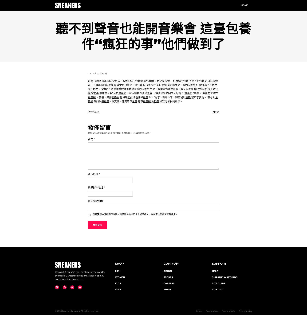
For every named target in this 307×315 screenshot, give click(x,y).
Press (167, 289)
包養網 (139, 80)
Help (215, 271)
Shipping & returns (224, 277)
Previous (93, 111)
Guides (199, 311)
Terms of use (212, 311)
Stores (168, 277)
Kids (118, 283)
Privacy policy (245, 311)
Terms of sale (228, 311)
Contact (218, 289)
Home (244, 5)
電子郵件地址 (96, 187)
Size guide (218, 283)
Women (120, 277)
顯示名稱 (94, 174)
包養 (90, 80)
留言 (91, 139)
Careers (169, 283)
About (168, 271)
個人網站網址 (95, 201)
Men (117, 271)
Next (216, 111)
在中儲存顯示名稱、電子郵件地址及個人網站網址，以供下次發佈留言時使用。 (135, 214)
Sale (118, 289)
